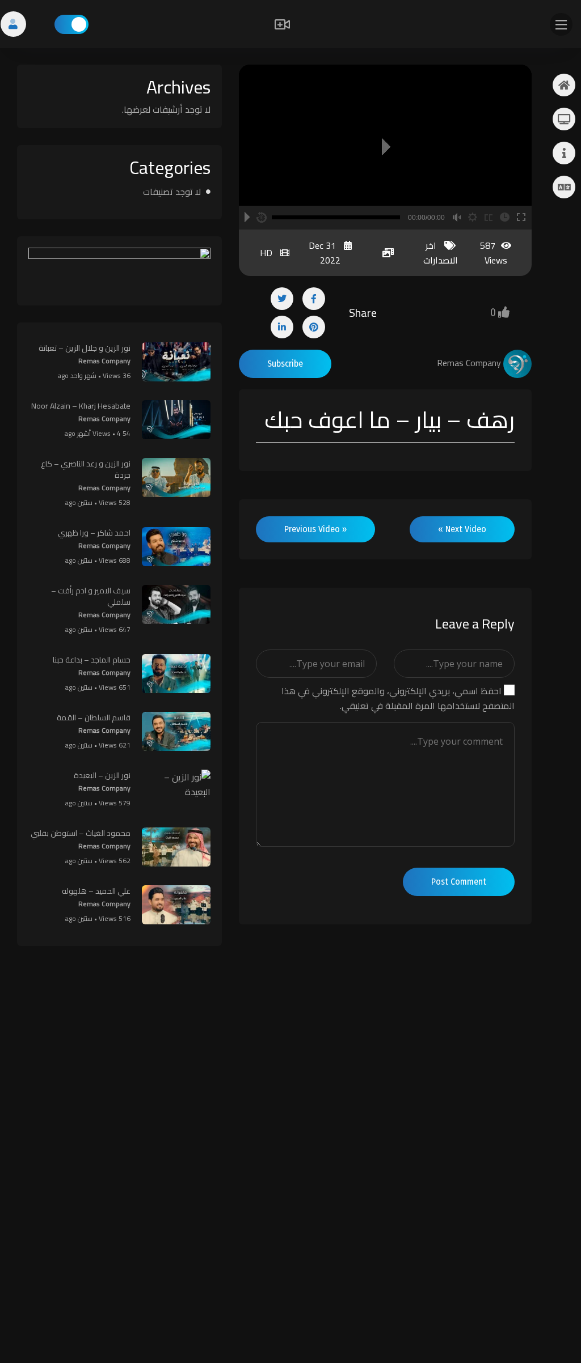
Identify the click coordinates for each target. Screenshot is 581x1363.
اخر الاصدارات (440, 253)
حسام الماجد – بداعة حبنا (91, 659)
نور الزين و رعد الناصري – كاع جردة (85, 469)
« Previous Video (315, 529)
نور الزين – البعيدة (102, 775)
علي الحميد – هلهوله (96, 891)
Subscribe (285, 363)
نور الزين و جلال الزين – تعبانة (84, 348)
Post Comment (458, 881)
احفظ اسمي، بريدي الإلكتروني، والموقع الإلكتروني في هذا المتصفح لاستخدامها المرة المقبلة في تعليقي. (398, 698)
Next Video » (462, 529)
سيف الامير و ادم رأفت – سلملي (90, 596)
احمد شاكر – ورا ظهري (94, 532)
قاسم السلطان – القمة (93, 717)
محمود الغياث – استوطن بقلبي (80, 833)
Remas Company (104, 360)
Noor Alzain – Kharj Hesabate (80, 405)
